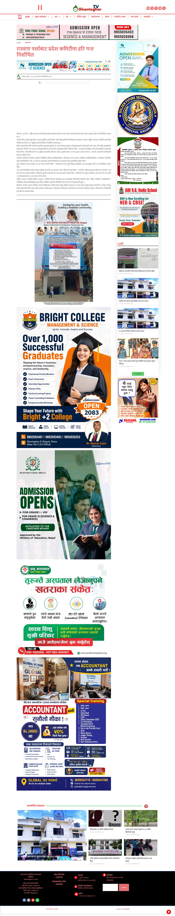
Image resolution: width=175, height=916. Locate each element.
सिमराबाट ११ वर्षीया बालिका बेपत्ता (101, 829)
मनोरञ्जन (95, 16)
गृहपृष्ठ (27, 16)
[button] (138, 374)
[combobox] (110, 887)
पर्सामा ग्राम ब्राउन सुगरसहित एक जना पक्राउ (133, 301)
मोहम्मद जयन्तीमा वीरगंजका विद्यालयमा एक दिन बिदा (137, 271)
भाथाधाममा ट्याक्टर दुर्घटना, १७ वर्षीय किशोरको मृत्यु (138, 831)
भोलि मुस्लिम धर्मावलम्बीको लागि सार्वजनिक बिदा (105, 860)
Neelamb (127, 909)
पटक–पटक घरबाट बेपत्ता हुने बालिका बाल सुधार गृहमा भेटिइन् (137, 362)
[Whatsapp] (164, 8)
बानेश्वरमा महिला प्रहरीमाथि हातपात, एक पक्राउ (138, 860)
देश (67, 16)
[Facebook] (24, 900)
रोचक (107, 16)
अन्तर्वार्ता (147, 16)
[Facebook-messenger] (29, 900)
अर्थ (56, 16)
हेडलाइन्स (28, 42)
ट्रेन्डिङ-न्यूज (81, 16)
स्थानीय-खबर (119, 16)
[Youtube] (33, 900)
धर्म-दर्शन (134, 16)
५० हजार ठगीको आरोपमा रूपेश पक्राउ (131, 331)
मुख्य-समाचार (40, 16)
